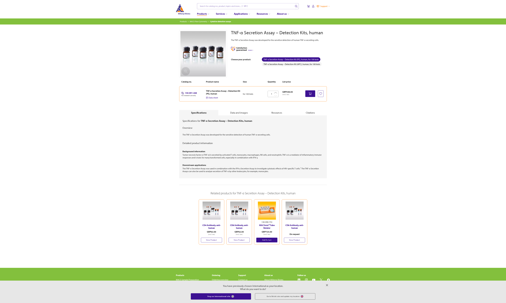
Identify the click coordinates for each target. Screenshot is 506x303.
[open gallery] (203, 54)
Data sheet (213, 97)
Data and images (239, 112)
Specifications (198, 112)
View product (211, 240)
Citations (310, 112)
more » (250, 50)
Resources (276, 112)
